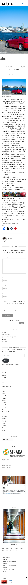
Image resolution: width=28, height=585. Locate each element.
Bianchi (4, 375)
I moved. (4, 332)
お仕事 (4, 402)
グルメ (4, 405)
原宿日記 (4, 419)
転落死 (10, 580)
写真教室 (4, 416)
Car (3, 382)
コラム (4, 407)
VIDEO (4, 398)
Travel (4, 396)
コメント (5, 257)
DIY (3, 384)
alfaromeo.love (6, 335)
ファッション (5, 412)
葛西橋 (4, 339)
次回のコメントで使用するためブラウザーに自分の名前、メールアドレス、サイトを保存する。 (13, 303)
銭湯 (3, 430)
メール (4, 285)
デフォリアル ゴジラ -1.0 (9, 337)
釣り (3, 428)
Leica (3, 389)
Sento (3, 393)
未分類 (4, 425)
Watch (4, 400)
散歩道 (4, 421)
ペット (4, 414)
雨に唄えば (5, 341)
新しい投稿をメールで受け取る (11, 311)
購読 (5, 360)
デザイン (4, 409)
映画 (3, 423)
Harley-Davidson (6, 386)
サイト (4, 293)
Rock (3, 391)
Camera (4, 380)
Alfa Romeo (21, 75)
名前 (3, 277)
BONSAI (4, 377)
